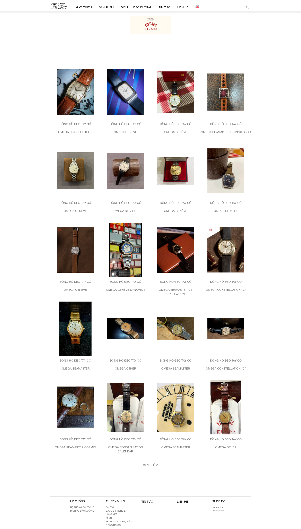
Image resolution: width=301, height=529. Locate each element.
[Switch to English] (196, 7)
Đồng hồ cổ (113, 525)
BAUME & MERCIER (116, 511)
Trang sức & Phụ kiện (119, 521)
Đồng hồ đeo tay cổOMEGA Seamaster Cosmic (75, 443)
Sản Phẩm (106, 7)
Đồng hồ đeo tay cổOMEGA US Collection (75, 128)
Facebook (218, 507)
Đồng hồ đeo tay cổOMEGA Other (125, 364)
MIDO (109, 518)
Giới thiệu (84, 7)
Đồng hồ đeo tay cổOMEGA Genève (125, 128)
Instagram (218, 510)
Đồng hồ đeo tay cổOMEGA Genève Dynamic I (125, 285)
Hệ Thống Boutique (82, 507)
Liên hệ (182, 7)
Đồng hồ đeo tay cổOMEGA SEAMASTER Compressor (226, 128)
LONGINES (111, 514)
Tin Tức (164, 7)
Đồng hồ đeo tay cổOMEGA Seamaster (75, 364)
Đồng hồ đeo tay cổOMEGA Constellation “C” (226, 285)
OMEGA (110, 507)
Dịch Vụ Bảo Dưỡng (136, 7)
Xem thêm (150, 465)
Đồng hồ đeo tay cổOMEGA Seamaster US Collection (175, 287)
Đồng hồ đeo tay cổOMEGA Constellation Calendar (125, 445)
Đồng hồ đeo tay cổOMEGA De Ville (125, 207)
